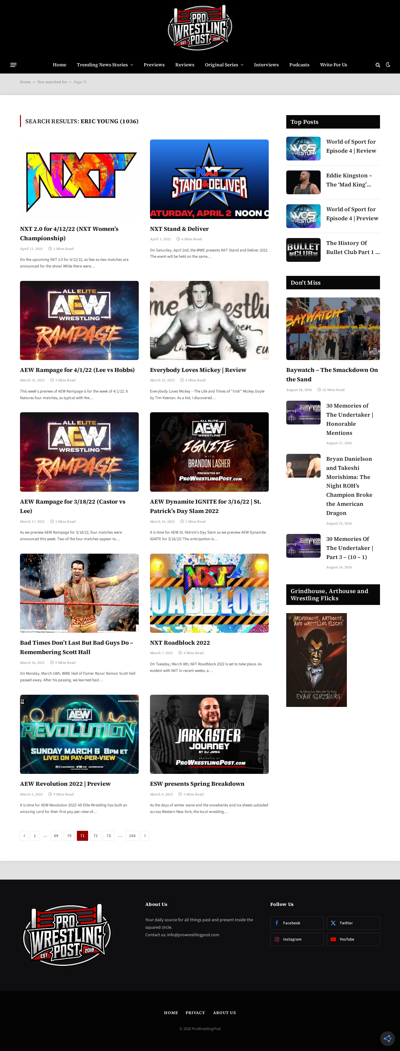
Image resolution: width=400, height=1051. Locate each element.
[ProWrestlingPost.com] (200, 28)
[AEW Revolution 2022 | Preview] (79, 734)
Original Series (221, 64)
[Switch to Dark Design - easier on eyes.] (387, 65)
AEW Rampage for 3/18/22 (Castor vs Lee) (72, 506)
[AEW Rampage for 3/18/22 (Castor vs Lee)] (79, 451)
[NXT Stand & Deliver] (209, 179)
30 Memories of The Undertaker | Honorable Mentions (349, 419)
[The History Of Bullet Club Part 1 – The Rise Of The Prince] (303, 250)
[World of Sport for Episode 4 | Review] (303, 148)
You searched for (52, 81)
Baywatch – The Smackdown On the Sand (332, 374)
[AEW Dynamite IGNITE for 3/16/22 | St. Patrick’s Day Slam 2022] (209, 451)
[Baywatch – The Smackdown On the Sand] (333, 328)
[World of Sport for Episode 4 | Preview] (303, 216)
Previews (154, 64)
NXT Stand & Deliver (179, 229)
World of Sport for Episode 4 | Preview (352, 213)
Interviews (266, 64)
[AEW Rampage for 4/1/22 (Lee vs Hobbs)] (79, 320)
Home (59, 64)
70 (69, 836)
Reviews (184, 64)
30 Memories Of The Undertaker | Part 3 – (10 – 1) (349, 548)
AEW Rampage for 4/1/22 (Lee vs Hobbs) (77, 370)
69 (56, 836)
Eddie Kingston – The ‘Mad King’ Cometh (349, 180)
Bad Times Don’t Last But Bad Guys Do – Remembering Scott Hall (76, 647)
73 (109, 836)
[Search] (378, 65)
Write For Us (333, 64)
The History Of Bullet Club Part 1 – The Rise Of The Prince (352, 248)
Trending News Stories (102, 64)
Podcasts (299, 64)
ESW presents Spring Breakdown (197, 783)
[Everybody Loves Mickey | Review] (209, 320)
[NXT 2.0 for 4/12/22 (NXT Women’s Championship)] (79, 179)
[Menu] (13, 64)
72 (95, 836)
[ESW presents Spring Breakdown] (209, 734)
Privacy (195, 1012)
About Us (224, 1012)
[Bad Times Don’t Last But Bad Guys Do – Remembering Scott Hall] (79, 593)
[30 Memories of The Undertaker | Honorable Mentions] (303, 412)
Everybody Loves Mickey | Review (198, 370)
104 (132, 836)
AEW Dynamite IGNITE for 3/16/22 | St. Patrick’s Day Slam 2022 (205, 506)
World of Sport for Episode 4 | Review (351, 146)
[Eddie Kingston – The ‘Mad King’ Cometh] (303, 182)
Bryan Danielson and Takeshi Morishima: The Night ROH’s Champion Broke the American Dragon (349, 486)
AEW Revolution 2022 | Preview (65, 783)
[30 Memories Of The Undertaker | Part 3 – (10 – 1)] (303, 546)
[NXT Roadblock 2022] (209, 593)
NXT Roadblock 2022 (180, 642)
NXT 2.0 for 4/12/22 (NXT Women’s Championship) (69, 233)
